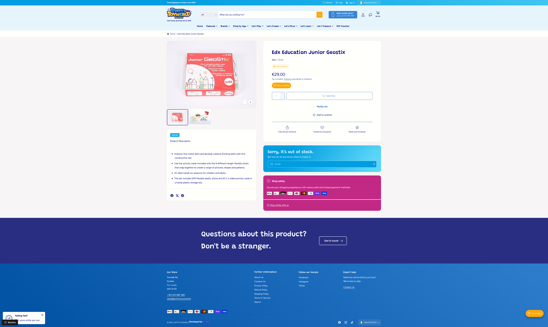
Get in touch (331, 240)
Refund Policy (260, 289)
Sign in (352, 3)
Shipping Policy (261, 294)
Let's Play (256, 26)
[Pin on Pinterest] (182, 195)
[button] (378, 14)
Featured (210, 26)
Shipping (288, 79)
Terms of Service (262, 298)
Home (172, 34)
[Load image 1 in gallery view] (177, 117)
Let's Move (289, 26)
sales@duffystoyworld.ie (179, 298)
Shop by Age (239, 26)
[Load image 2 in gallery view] (200, 117)
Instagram (304, 281)
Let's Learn (306, 26)
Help (341, 3)
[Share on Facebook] (172, 195)
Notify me (322, 106)
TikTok (302, 285)
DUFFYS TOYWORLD (181, 322)
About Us (258, 277)
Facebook (303, 277)
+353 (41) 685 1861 (176, 295)
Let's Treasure (324, 26)
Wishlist (329, 3)
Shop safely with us (279, 205)
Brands (224, 26)
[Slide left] (244, 102)
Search (257, 302)
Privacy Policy (261, 285)
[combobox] (271, 14)
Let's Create (273, 26)
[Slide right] (250, 102)
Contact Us (259, 281)
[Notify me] (373, 164)
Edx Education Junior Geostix (191, 34)
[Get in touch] (370, 14)
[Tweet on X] (177, 195)
